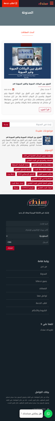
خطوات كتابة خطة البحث (43, 169)
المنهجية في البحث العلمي (42, 178)
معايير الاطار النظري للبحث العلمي (39, 183)
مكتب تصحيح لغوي (45, 174)
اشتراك (10, 248)
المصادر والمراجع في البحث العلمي (39, 160)
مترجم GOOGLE (28, 187)
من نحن (44, 267)
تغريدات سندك (46, 330)
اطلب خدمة (9, 3)
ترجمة (16, 187)
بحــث (6, 124)
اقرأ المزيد (45, 110)
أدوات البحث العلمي (45, 187)
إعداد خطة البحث (17, 183)
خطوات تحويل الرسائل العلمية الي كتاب (37, 155)
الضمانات (43, 288)
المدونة (43, 274)
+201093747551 (39, 409)
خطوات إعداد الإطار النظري (42, 164)
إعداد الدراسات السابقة (20, 164)
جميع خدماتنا (41, 281)
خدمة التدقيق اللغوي (22, 169)
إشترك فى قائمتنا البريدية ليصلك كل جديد (34, 213)
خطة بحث (10, 174)
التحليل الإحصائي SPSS (26, 174)
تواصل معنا (42, 296)
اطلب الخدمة (41, 303)
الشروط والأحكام (39, 310)
